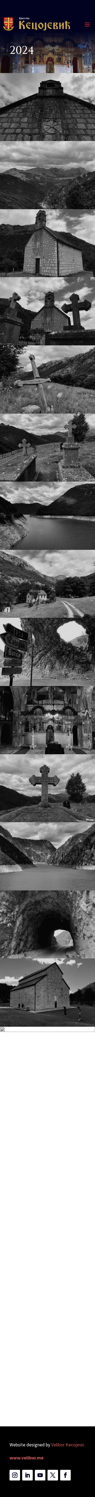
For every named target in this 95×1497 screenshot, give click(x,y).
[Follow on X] (53, 1475)
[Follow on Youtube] (40, 1475)
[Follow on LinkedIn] (27, 1475)
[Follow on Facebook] (65, 1475)
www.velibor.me (27, 1458)
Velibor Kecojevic (67, 1445)
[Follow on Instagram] (15, 1475)
